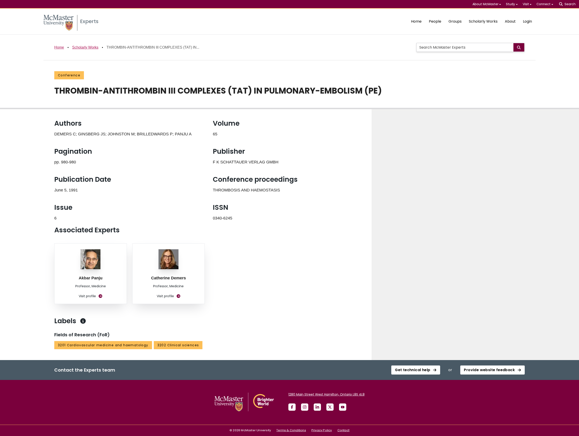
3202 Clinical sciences (178, 345)
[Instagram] (304, 407)
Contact (343, 430)
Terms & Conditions (291, 430)
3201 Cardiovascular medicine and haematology (103, 345)
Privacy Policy (321, 430)
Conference (69, 75)
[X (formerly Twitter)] (330, 407)
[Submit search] (518, 47)
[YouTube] (342, 407)
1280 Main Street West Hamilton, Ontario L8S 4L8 (326, 394)
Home (416, 21)
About (510, 21)
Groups (455, 21)
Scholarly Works (483, 21)
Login (527, 21)
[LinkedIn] (317, 407)
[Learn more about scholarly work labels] (83, 321)
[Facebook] (292, 407)
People (435, 21)
